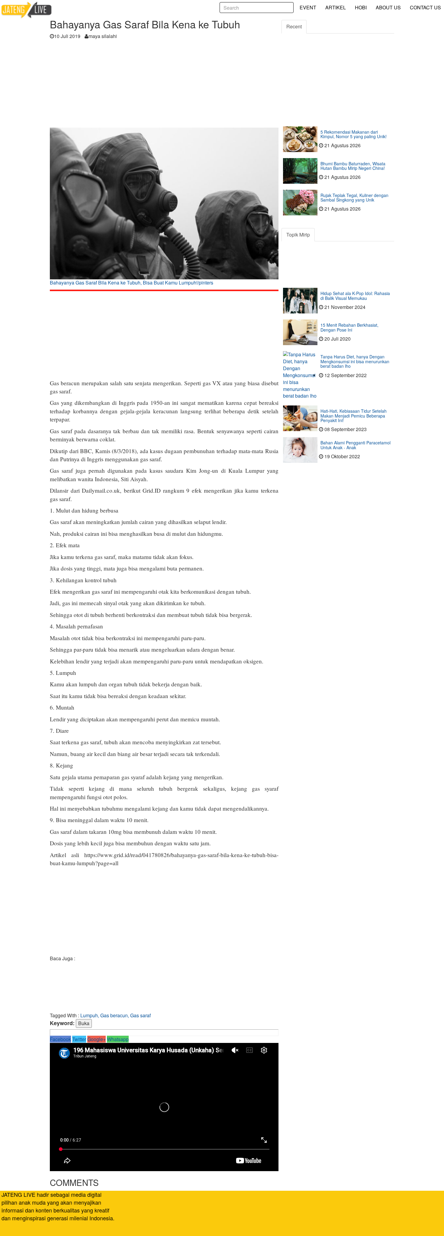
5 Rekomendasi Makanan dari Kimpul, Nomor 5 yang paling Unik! (353, 134)
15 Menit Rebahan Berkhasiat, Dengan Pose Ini (349, 327)
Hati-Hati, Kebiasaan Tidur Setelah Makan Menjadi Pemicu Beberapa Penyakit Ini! (353, 415)
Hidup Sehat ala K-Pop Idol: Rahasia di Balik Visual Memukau (355, 295)
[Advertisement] (164, 85)
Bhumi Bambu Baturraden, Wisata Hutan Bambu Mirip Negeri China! (352, 165)
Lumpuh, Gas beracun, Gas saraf (115, 1015)
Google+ (96, 1039)
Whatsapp (118, 1039)
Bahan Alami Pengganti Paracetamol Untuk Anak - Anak (355, 445)
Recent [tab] (294, 26)
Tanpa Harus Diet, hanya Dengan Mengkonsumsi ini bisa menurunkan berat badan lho (354, 361)
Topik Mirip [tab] (298, 234)
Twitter (79, 1039)
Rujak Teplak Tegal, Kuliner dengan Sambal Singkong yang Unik (354, 197)
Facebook (60, 1039)
